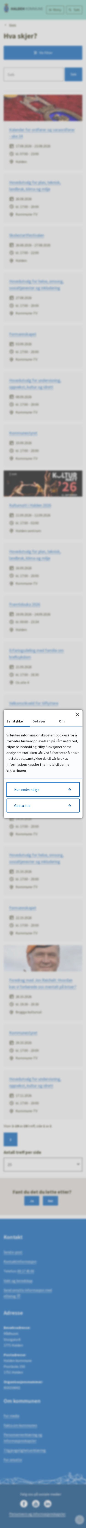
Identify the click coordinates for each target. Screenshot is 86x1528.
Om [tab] (62, 721)
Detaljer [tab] (39, 721)
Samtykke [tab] (14, 721)
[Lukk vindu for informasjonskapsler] (77, 714)
